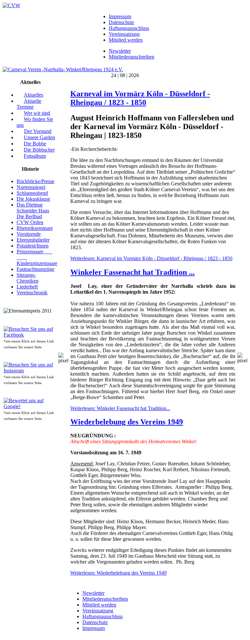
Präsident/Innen (33, 245)
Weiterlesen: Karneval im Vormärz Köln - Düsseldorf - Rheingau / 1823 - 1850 (151, 258)
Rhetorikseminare (35, 228)
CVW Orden (30, 222)
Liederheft (27, 286)
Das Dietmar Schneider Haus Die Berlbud (33, 210)
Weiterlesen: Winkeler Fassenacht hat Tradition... (120, 408)
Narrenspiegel (31, 187)
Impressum (120, 16)
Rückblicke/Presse (35, 181)
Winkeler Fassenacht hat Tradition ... (132, 272)
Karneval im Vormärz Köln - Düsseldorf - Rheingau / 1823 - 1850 (140, 98)
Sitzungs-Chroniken (27, 278)
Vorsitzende (29, 234)
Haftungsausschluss (129, 28)
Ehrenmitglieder (33, 240)
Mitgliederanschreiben (131, 57)
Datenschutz (121, 22)
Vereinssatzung (124, 34)
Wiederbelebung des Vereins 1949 (126, 422)
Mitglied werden (126, 40)
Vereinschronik (32, 292)
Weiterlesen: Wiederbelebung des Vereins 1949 (118, 573)
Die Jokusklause (33, 199)
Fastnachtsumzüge (35, 269)
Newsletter (120, 51)
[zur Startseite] (11, 5)
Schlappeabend (32, 193)
